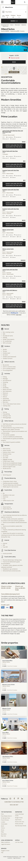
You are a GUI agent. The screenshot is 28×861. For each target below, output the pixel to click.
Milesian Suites (6, 708)
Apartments (18, 819)
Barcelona (3, 834)
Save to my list (14, 58)
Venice (3, 828)
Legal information (5, 844)
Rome (2, 830)
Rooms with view (19, 821)
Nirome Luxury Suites (8, 684)
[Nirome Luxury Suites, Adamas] (14, 676)
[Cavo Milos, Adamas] (14, 724)
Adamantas (23, 24)
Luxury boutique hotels (19, 815)
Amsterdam (4, 824)
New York (3, 836)
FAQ (2, 852)
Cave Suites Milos (7, 660)
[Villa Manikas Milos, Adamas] (14, 748)
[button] (1, 42)
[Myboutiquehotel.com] (13, 2)
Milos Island (17, 24)
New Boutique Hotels (20, 825)
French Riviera (5, 820)
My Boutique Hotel (5, 24)
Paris (2, 814)
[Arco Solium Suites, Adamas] (14, 772)
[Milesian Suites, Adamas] (14, 700)
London (3, 822)
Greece (11, 24)
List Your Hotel (19, 842)
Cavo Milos (5, 732)
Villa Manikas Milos (7, 756)
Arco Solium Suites (7, 780)
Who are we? (14, 805)
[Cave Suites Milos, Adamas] (14, 652)
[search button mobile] (25, 2)
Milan (2, 832)
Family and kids (19, 823)
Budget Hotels (19, 817)
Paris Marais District (6, 816)
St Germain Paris (5, 818)
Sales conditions (5, 842)
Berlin (2, 826)
